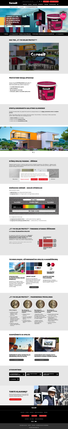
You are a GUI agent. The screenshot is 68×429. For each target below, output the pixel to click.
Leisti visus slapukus (43, 179)
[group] (34, 141)
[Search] (37, 1)
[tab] (32, 152)
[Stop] (34, 153)
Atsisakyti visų (34, 179)
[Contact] (41, 1)
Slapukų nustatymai (25, 179)
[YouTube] (36, 421)
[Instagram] (34, 421)
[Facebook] (32, 421)
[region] (34, 177)
